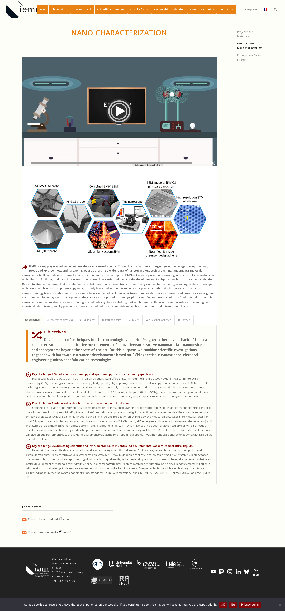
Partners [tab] (186, 319)
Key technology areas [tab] (62, 319)
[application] (119, 111)
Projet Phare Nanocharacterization (250, 45)
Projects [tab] (135, 319)
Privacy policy (250, 604)
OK (223, 604)
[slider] (111, 163)
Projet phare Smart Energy (249, 57)
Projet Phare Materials (245, 34)
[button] (119, 111)
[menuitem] (27, 9)
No (233, 604)
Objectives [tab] (34, 319)
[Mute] (213, 163)
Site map (256, 572)
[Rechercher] (275, 9)
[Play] (25, 163)
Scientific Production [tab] (160, 319)
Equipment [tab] (89, 319)
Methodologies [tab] (113, 319)
